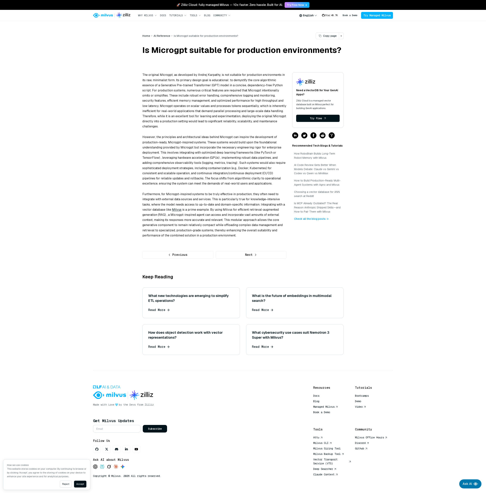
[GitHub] (97, 449)
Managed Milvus (324, 406)
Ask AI (467, 484)
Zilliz (149, 404)
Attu (316, 437)
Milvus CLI (320, 443)
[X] (106, 449)
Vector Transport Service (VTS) (325, 461)
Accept (80, 484)
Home (146, 36)
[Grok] (109, 466)
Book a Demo (350, 15)
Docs (163, 15)
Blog (207, 15)
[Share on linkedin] (295, 135)
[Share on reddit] (323, 135)
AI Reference (162, 36)
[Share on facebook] (313, 135)
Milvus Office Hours (369, 437)
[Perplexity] (102, 466)
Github (359, 448)
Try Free (316, 118)
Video (359, 406)
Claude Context (324, 474)
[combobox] (308, 15)
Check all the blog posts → (311, 219)
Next (249, 255)
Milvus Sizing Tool (327, 448)
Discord (360, 443)
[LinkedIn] (126, 449)
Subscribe (155, 428)
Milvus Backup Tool (327, 454)
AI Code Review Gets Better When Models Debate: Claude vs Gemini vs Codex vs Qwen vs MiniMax (316, 169)
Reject (65, 484)
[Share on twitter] (304, 135)
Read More (156, 310)
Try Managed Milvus (377, 15)
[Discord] (116, 449)
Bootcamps (362, 395)
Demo (358, 401)
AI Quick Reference (327, 417)
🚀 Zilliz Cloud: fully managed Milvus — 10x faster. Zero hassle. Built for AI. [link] (230, 5)
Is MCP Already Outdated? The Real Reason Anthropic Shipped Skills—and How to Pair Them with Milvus (317, 207)
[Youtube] (136, 449)
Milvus (176, 210)
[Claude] (116, 466)
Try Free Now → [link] (297, 5)
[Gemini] (122, 466)
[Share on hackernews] (332, 135)
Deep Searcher (323, 469)
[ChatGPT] (95, 466)
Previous (180, 255)
